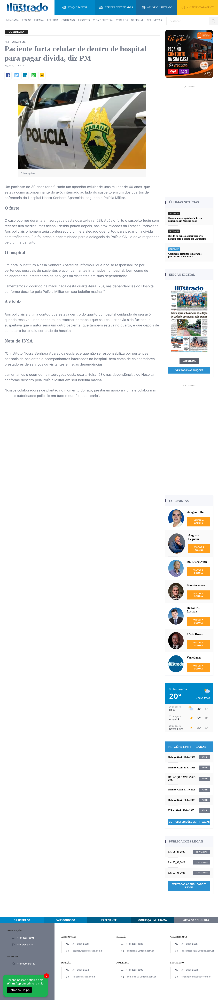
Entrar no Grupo (19, 990)
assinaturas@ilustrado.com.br (88, 950)
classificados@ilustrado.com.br (198, 950)
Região (26, 20)
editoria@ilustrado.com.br (140, 950)
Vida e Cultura (103, 20)
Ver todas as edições (189, 370)
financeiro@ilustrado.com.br (196, 976)
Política (52, 20)
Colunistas (154, 20)
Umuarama (12, 20)
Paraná (39, 20)
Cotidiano (68, 20)
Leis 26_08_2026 (176, 852)
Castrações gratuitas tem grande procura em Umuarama (184, 255)
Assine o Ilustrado (159, 7)
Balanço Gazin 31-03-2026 (181, 767)
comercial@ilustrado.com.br (141, 976)
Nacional (137, 20)
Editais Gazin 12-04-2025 (181, 810)
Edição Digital (78, 7)
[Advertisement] (189, 140)
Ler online (189, 361)
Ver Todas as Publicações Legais (189, 886)
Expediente (109, 920)
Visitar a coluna (199, 521)
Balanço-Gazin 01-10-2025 (181, 789)
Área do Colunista (196, 920)
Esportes (84, 20)
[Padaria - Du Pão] (189, 53)
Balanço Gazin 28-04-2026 (181, 757)
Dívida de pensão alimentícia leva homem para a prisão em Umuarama (187, 237)
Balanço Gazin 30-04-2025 (181, 800)
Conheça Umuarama (152, 920)
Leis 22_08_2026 (176, 873)
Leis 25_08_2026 (176, 862)
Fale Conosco (65, 920)
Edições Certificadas (119, 7)
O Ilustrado (22, 920)
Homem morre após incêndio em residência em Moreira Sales (185, 219)
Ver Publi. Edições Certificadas (189, 821)
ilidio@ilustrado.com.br (84, 976)
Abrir (205, 757)
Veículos (122, 20)
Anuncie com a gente (200, 7)
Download (202, 852)
